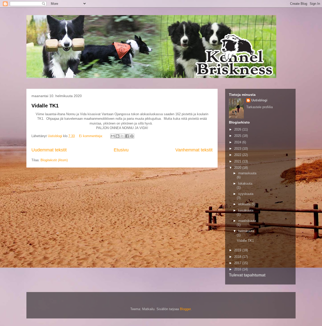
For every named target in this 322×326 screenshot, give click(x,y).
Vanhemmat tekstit (194, 149)
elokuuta (245, 204)
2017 (238, 263)
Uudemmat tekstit (49, 149)
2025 (238, 136)
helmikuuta (246, 231)
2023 (238, 148)
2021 (238, 161)
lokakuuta (245, 183)
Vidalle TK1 (45, 105)
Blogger (185, 309)
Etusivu (121, 149)
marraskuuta (247, 173)
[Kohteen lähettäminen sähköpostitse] (112, 136)
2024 (238, 142)
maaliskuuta (247, 221)
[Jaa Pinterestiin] (131, 136)
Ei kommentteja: (91, 136)
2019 (238, 250)
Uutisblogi (259, 100)
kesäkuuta (245, 210)
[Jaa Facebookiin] (127, 136)
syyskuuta (245, 194)
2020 (238, 168)
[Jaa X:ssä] (122, 136)
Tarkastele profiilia (259, 107)
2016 (238, 269)
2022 (238, 155)
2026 (238, 129)
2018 (238, 257)
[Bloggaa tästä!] (117, 136)
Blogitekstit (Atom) (54, 160)
